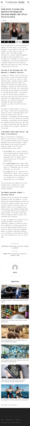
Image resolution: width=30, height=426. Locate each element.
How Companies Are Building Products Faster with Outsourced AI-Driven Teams (15, 361)
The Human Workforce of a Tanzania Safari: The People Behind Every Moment (14, 341)
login (6, 404)
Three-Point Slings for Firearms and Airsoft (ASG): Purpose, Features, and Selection (13, 380)
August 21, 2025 (14, 20)
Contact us (18, 419)
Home (2, 6)
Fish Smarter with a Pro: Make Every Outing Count (15, 400)
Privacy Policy (9, 419)
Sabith (4, 20)
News (5, 6)
